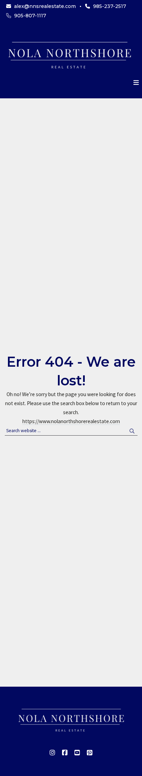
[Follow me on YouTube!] (77, 753)
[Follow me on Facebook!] (65, 753)
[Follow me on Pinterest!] (90, 753)
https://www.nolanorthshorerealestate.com (71, 421)
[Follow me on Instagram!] (52, 753)
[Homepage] (69, 53)
